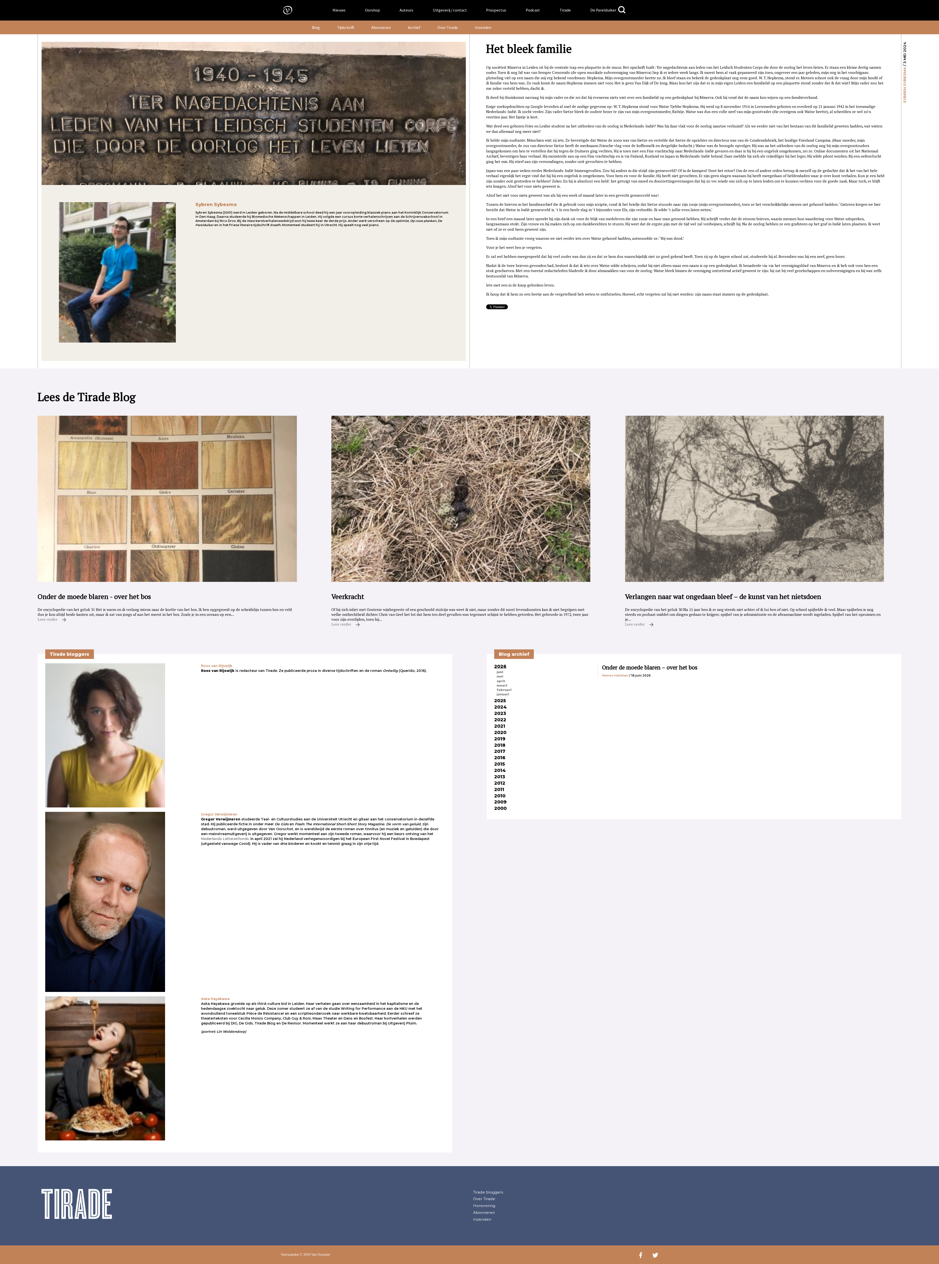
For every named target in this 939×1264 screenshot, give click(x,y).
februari (504, 690)
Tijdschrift (345, 27)
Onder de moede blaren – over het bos (649, 667)
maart (502, 685)
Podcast (533, 10)
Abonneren (381, 27)
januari (503, 694)
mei (500, 676)
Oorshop (372, 10)
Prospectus (496, 10)
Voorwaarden (290, 1254)
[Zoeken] (621, 10)
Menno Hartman (615, 675)
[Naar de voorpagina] (284, 10)
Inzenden (483, 27)
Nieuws (339, 10)
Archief (414, 27)
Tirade (565, 10)
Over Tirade (447, 27)
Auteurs (406, 10)
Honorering (484, 1205)
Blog (316, 27)
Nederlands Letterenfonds (225, 839)
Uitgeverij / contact (450, 10)
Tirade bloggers (488, 1192)
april (501, 681)
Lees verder (48, 619)
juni (500, 672)
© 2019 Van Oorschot (315, 1254)
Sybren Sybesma (904, 85)
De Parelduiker (603, 10)
